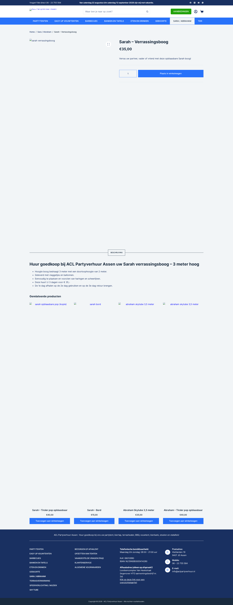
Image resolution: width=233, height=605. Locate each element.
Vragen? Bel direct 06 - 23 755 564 (45, 2)
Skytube (34, 590)
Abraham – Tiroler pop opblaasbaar (183, 510)
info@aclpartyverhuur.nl (183, 571)
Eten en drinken (140, 21)
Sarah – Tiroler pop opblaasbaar (49, 510)
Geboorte (161, 21)
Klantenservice (83, 562)
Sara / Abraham (182, 21)
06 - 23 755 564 (180, 563)
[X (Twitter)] (194, 3)
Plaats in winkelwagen (171, 73)
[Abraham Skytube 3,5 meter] (139, 403)
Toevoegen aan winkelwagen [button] (50, 521)
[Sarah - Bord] (94, 403)
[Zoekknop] (147, 11)
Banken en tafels (114, 21)
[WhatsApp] (202, 3)
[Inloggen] (195, 11)
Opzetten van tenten (86, 553)
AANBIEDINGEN (181, 11)
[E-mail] (198, 3)
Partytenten (40, 21)
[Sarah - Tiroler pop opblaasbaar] (50, 403)
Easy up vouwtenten (66, 21)
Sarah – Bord (94, 510)
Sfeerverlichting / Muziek (43, 585)
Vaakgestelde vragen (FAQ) (89, 558)
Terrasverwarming (40, 581)
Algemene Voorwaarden (88, 567)
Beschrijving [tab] (117, 252)
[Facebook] (190, 3)
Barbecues (91, 21)
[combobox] (114, 11)
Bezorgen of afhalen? (86, 549)
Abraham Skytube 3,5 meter (138, 510)
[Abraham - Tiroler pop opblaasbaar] (183, 403)
